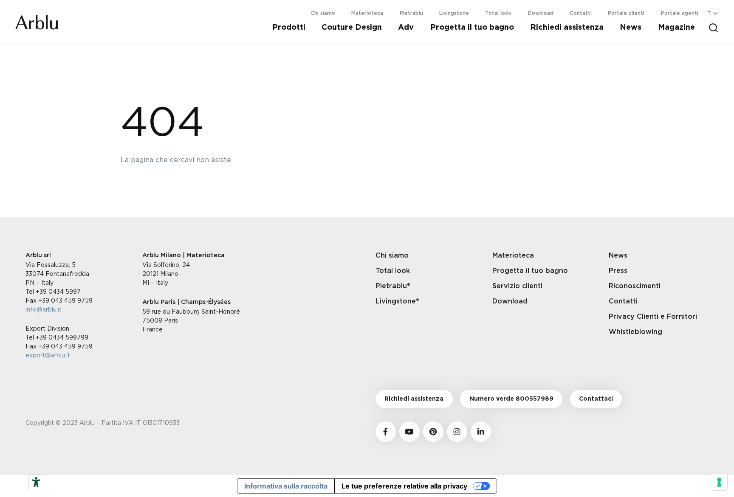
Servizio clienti (517, 286)
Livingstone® (397, 301)
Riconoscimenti (635, 286)
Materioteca (367, 13)
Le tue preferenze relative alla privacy (404, 486)
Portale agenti (679, 13)
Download (540, 13)
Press (618, 270)
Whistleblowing (635, 332)
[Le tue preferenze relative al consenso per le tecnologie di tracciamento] (719, 482)
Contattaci (596, 399)
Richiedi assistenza (567, 27)
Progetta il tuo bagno (472, 27)
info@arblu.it (43, 309)
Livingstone (454, 13)
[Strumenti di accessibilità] (36, 482)
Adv (406, 27)
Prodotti (288, 27)
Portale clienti (626, 13)
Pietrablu (411, 13)
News (630, 27)
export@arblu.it (47, 355)
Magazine (676, 27)
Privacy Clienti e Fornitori (653, 316)
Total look (498, 13)
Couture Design (352, 27)
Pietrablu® (392, 286)
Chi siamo (323, 13)
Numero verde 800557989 (511, 399)
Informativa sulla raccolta (285, 486)
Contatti (581, 13)
